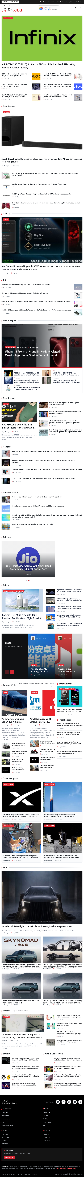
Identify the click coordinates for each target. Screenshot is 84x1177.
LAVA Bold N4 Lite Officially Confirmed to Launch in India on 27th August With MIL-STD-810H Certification (43, 461)
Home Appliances (8, 1125)
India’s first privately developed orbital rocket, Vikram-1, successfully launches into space (60, 815)
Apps (3, 1122)
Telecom (7, 537)
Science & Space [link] (8, 784)
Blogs (34, 665)
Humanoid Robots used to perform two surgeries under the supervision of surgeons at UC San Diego (20, 856)
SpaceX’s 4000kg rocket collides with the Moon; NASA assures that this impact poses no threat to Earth (21, 815)
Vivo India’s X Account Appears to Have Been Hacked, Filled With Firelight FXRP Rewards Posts (25, 1060)
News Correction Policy (9, 1174)
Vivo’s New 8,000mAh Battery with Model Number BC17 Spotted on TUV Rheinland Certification (58, 86)
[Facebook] (58, 1102)
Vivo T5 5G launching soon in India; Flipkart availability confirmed (64, 404)
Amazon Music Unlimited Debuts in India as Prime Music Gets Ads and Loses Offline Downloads (69, 711)
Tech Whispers (9, 320)
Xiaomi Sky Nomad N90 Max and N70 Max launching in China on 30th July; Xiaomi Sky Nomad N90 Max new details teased (62, 1003)
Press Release (65, 720)
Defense (31, 683)
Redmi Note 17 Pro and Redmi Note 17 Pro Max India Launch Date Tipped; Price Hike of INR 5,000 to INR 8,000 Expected (58, 76)
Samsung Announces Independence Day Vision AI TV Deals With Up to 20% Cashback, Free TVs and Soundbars (69, 618)
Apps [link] (61, 688)
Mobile (45, 1119)
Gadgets (7, 447)
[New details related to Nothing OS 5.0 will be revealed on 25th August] (78, 287)
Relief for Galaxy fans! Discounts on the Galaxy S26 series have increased (69, 607)
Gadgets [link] (6, 112)
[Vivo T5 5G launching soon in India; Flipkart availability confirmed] (43, 405)
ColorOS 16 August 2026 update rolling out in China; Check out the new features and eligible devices (36, 301)
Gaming (6, 213)
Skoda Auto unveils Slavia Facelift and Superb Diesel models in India (19, 762)
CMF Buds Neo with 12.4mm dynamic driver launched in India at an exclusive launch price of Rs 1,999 (47, 469)
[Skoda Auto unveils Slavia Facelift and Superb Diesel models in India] (6, 762)
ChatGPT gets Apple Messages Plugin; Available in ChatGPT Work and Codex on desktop (42, 194)
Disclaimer (51, 2)
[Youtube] (75, 1102)
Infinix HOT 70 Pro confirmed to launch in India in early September (65, 413)
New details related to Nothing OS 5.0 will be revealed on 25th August (26, 285)
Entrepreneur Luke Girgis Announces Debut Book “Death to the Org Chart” (68, 733)
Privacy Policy (69, 2)
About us (43, 2)
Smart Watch (47, 1122)
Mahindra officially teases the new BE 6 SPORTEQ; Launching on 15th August (19, 770)
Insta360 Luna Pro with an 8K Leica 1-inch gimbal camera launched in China (58, 96)
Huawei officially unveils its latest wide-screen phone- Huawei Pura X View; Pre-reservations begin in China (46, 204)
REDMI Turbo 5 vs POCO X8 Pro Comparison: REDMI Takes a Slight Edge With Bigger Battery (69, 1033)
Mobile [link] (6, 404)
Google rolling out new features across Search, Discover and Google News (37, 497)
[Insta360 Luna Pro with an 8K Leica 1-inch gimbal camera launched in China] (78, 97)
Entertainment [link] (69, 688)
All (52, 687)
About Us (46, 1134)
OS (4, 280)
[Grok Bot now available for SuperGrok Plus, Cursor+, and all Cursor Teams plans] (6, 185)
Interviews (5, 1112)
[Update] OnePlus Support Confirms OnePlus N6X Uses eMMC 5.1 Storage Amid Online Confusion (67, 1076)
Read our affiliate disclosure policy (66, 1168)
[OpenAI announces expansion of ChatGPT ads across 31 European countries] (6, 508)
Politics (52, 683)
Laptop (45, 1116)
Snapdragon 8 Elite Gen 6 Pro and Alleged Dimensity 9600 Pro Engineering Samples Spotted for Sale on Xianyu (66, 382)
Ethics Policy (59, 2)
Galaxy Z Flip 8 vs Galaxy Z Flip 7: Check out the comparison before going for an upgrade (69, 1017)
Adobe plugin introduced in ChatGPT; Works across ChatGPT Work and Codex (67, 1067)
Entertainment (39, 683)
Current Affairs (9, 685)
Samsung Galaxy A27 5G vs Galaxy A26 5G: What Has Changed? (69, 1024)
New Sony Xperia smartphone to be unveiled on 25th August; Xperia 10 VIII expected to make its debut (65, 432)
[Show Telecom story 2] (28, 580)
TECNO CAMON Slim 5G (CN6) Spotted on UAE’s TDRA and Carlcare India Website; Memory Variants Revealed (27, 389)
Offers (6, 585)
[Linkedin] (80, 1102)
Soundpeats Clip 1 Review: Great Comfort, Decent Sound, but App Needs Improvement (69, 1042)
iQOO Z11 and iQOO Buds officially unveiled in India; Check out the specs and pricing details (43, 478)
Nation (46, 683)
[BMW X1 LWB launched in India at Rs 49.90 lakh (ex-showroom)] (36, 86)
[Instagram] (69, 1102)
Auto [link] (5, 692)
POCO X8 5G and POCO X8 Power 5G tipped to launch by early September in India (27, 375)
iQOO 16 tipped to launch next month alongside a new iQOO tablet (14, 75)
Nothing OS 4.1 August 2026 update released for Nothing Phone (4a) (25, 293)
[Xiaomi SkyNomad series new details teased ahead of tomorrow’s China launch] (21, 986)
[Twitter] (63, 1102)
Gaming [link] (6, 219)
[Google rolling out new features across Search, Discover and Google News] (6, 499)
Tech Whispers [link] (8, 18)
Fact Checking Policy (24, 1174)
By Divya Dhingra (41, 638)
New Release (9, 106)
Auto (20, 683)
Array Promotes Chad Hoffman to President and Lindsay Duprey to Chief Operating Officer (69, 743)
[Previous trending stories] (7, 672)
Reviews (6, 1011)
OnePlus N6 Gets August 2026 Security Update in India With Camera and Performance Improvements (36, 310)
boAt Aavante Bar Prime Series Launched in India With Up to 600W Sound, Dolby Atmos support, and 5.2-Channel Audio (69, 601)
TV (44, 1125)
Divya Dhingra (22, 347)
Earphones (47, 1112)
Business (25, 683)
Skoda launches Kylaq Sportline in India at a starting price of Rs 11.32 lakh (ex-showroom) (19, 746)
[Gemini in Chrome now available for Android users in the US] (6, 526)
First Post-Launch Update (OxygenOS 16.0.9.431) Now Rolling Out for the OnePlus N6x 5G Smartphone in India (14, 97)
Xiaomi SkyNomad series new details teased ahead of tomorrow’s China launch (20, 1002)
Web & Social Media (54, 1054)
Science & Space (10, 778)
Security (6, 1054)
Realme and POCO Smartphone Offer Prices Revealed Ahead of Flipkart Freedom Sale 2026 (69, 625)
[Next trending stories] (12, 672)
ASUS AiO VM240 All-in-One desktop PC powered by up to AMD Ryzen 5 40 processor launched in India (64, 422)
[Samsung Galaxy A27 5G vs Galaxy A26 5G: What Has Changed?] (51, 1026)
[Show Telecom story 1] (26, 580)
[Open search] (76, 8)
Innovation (5, 1116)
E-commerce (6, 1119)
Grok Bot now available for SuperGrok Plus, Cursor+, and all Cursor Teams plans (39, 184)
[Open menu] (80, 8)
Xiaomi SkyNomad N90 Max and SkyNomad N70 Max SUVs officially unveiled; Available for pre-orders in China (21, 966)
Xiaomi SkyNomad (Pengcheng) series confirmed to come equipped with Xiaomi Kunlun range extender (62, 965)
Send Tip (8, 1157)
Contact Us (79, 2)
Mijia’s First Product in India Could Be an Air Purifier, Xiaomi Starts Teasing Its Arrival (69, 591)
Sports (48, 687)
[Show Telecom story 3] (29, 580)
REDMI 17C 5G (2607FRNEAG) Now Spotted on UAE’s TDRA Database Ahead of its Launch (66, 375)
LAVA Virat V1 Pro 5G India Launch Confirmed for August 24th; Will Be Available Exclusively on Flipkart (46, 451)
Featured (5, 1144)
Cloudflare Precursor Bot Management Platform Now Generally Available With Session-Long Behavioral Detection (23, 1085)
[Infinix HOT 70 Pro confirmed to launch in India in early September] (43, 414)
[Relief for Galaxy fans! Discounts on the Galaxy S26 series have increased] (50, 609)
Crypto (4, 1140)
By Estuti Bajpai (68, 638)
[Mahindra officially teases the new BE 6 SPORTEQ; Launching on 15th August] (6, 770)
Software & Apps (10, 492)
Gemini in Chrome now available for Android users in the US (32, 524)
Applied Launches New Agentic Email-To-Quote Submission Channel (69, 752)
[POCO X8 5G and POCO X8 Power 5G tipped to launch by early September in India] (8, 373)
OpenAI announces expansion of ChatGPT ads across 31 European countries (38, 506)
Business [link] (34, 692)
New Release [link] (19, 591)
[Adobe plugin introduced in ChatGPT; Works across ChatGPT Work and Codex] (48, 1069)
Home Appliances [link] (9, 591)
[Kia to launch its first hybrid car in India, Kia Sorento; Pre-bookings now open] (42, 897)
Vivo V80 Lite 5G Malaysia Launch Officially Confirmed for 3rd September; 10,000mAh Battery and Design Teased (45, 174)
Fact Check (5, 1137)
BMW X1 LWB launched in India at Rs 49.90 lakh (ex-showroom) (14, 85)
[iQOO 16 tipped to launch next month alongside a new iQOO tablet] (36, 76)
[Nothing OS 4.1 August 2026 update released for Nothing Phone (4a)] (78, 295)
